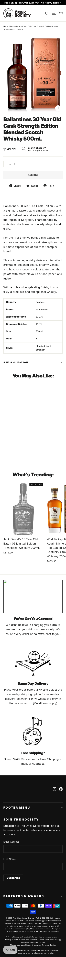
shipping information (33, 945)
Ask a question (15, 362)
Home (6, 26)
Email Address (11, 841)
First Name (9, 859)
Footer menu (16, 807)
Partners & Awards (23, 896)
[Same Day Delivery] (33, 661)
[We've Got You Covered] (33, 596)
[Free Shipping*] (33, 731)
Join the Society (21, 819)
